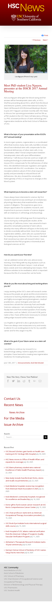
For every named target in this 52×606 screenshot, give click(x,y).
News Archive (17, 412)
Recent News (13, 405)
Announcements (24, 363)
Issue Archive (13, 424)
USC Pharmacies (10, 587)
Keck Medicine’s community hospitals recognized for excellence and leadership (25, 498)
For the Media (14, 418)
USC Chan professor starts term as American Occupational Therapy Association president (24, 514)
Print (46, 35)
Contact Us (12, 398)
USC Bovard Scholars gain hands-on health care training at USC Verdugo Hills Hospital (25, 452)
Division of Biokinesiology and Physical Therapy (23, 584)
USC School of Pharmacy (14, 576)
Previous (37, 40)
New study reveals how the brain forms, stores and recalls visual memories (24, 479)
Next (45, 40)
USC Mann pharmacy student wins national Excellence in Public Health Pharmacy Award (23, 468)
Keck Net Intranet (37, 363)
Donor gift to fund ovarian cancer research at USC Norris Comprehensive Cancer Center (26, 506)
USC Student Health (12, 590)
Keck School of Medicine (14, 573)
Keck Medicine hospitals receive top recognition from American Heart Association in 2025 (25, 487)
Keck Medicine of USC (12, 570)
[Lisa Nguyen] (26, 59)
